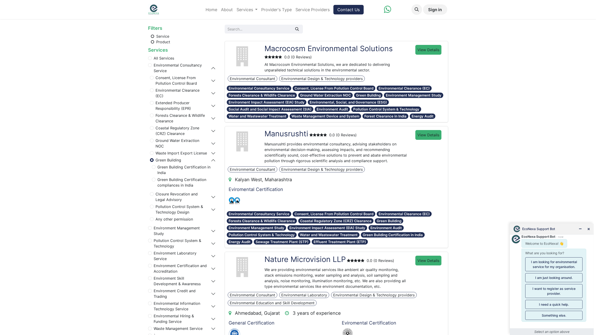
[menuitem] (211, 10)
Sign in (435, 9)
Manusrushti (286, 133)
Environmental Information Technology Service (177, 306)
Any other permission (174, 219)
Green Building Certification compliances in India (181, 182)
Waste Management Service (178, 328)
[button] (416, 9)
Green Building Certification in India (183, 170)
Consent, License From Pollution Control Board (176, 80)
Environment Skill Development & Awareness (177, 281)
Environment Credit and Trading (175, 293)
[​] (387, 10)
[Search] (297, 29)
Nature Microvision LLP (305, 259)
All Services (164, 58)
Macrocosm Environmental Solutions (328, 48)
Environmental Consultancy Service (178, 68)
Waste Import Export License (181, 153)
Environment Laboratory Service (175, 256)
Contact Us (348, 9)
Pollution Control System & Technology (177, 243)
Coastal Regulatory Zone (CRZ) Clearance (177, 131)
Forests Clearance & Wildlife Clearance (180, 118)
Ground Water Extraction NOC (177, 143)
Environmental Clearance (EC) (178, 93)
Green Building (168, 160)
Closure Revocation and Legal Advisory (177, 197)
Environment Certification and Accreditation (180, 268)
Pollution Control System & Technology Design (179, 209)
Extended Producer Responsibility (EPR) (173, 105)
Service (162, 36)
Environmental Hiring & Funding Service (174, 319)
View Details (428, 49)
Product (162, 42)
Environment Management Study (177, 231)
